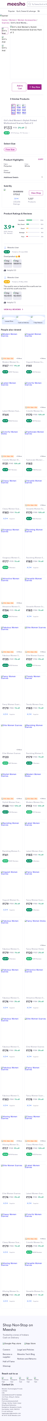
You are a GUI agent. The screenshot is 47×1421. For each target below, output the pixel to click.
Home (4, 20)
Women (12, 20)
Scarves (5, 23)
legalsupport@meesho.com (11, 1413)
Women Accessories (27, 20)
